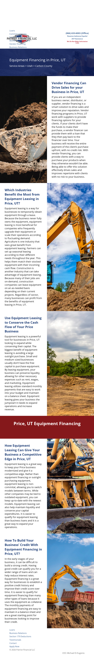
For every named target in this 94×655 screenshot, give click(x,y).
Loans (12, 30)
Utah (30, 66)
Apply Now (14, 646)
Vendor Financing (17, 44)
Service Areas (17, 66)
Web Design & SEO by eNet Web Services (66, 649)
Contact (13, 643)
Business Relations (18, 47)
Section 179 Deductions (20, 636)
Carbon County (43, 66)
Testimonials (15, 640)
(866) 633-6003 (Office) (77, 33)
